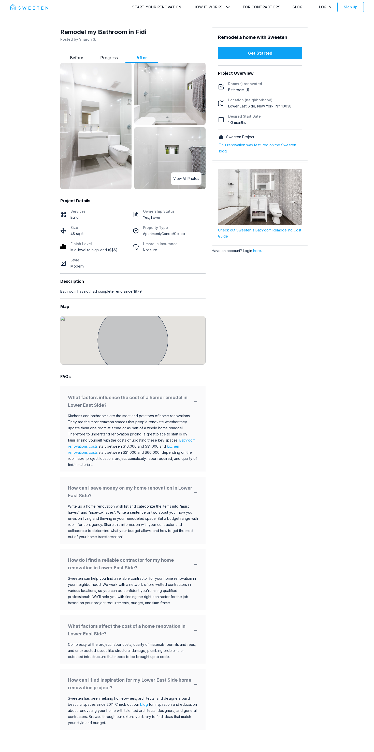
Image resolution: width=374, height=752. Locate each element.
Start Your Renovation (156, 7)
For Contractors (262, 7)
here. (257, 250)
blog (144, 704)
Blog (298, 7)
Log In (325, 7)
